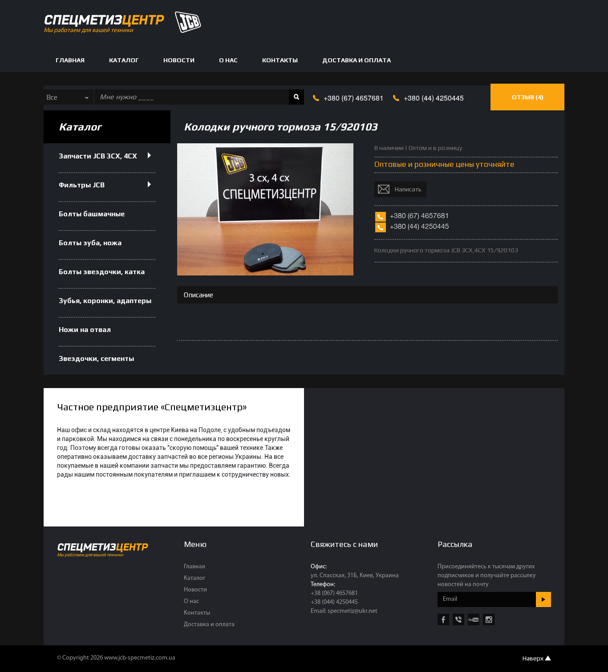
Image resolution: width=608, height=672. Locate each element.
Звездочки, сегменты (96, 358)
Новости (179, 60)
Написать (408, 189)
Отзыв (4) (527, 97)
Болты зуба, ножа (90, 243)
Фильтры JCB (82, 185)
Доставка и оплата (356, 60)
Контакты (280, 60)
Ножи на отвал (85, 329)
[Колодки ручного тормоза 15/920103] (265, 272)
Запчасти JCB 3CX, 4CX (98, 156)
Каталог (124, 60)
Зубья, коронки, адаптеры (105, 300)
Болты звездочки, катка (102, 271)
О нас (228, 60)
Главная (70, 60)
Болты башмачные (92, 214)
